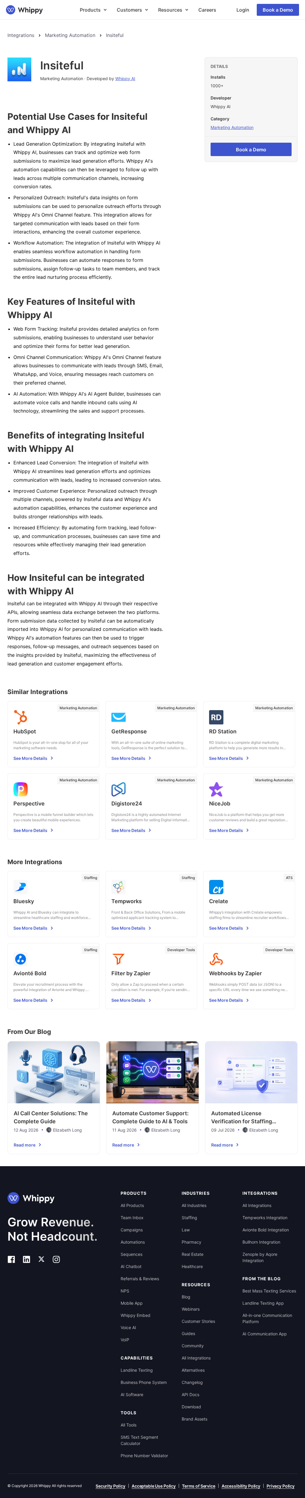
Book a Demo (278, 10)
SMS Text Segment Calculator (139, 1440)
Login (242, 10)
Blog (186, 1296)
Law (186, 1229)
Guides (188, 1333)
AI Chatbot (131, 1266)
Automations (133, 1242)
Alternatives (193, 1370)
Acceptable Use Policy (154, 1485)
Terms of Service (198, 1485)
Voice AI (128, 1327)
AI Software (132, 1394)
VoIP (125, 1339)
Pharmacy (191, 1242)
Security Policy (110, 1485)
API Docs (190, 1394)
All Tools (128, 1424)
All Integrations (196, 1357)
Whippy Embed (135, 1315)
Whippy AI (125, 78)
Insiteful (115, 35)
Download (191, 1406)
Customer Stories (198, 1321)
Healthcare (192, 1266)
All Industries (194, 1205)
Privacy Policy (281, 1485)
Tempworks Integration (264, 1217)
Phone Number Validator (144, 1455)
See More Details (30, 758)
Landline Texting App (263, 1303)
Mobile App (132, 1303)
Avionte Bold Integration (265, 1229)
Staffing (189, 1217)
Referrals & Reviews (140, 1278)
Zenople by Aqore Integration (259, 1257)
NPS (125, 1290)
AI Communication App (264, 1333)
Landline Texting (137, 1370)
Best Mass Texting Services (269, 1290)
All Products (132, 1205)
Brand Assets (194, 1418)
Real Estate (192, 1254)
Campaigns (132, 1229)
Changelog (192, 1382)
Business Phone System (144, 1382)
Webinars (191, 1309)
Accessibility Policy (241, 1485)
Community (193, 1345)
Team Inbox (132, 1217)
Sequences (131, 1254)
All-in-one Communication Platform (267, 1318)
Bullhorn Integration (261, 1242)
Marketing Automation (70, 35)
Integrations (20, 35)
